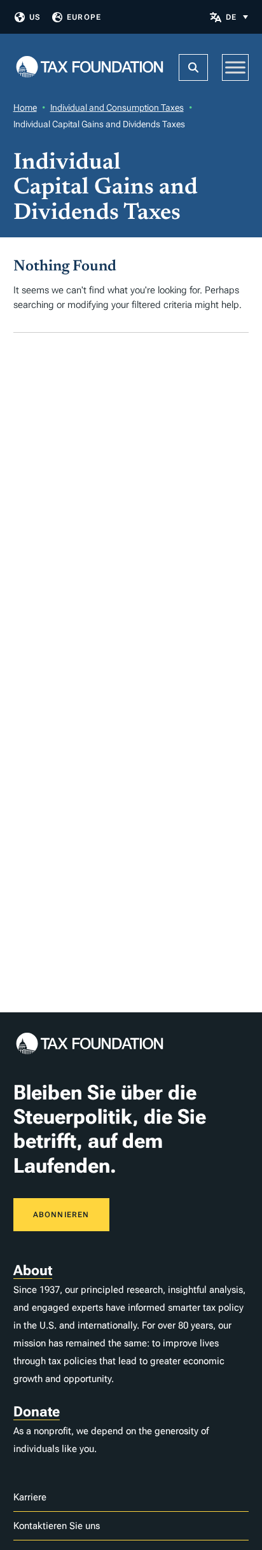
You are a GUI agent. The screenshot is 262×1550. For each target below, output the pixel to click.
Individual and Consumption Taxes (117, 107)
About (32, 1270)
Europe (84, 17)
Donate (36, 1412)
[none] (237, 16)
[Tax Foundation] (89, 68)
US (35, 17)
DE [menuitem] (231, 17)
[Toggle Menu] (235, 67)
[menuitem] (237, 16)
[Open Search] (193, 67)
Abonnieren (61, 1214)
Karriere (29, 1497)
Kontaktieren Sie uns (56, 1526)
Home (25, 107)
